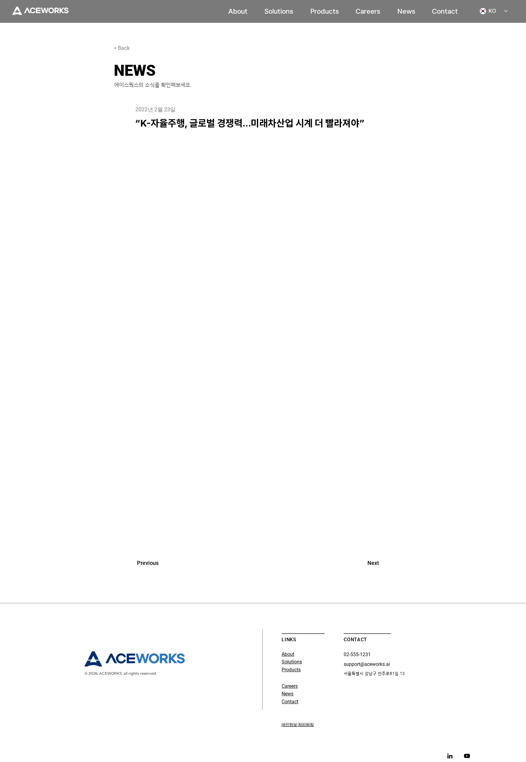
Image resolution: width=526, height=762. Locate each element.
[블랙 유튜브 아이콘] (467, 756)
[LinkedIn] (450, 756)
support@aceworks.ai (367, 664)
